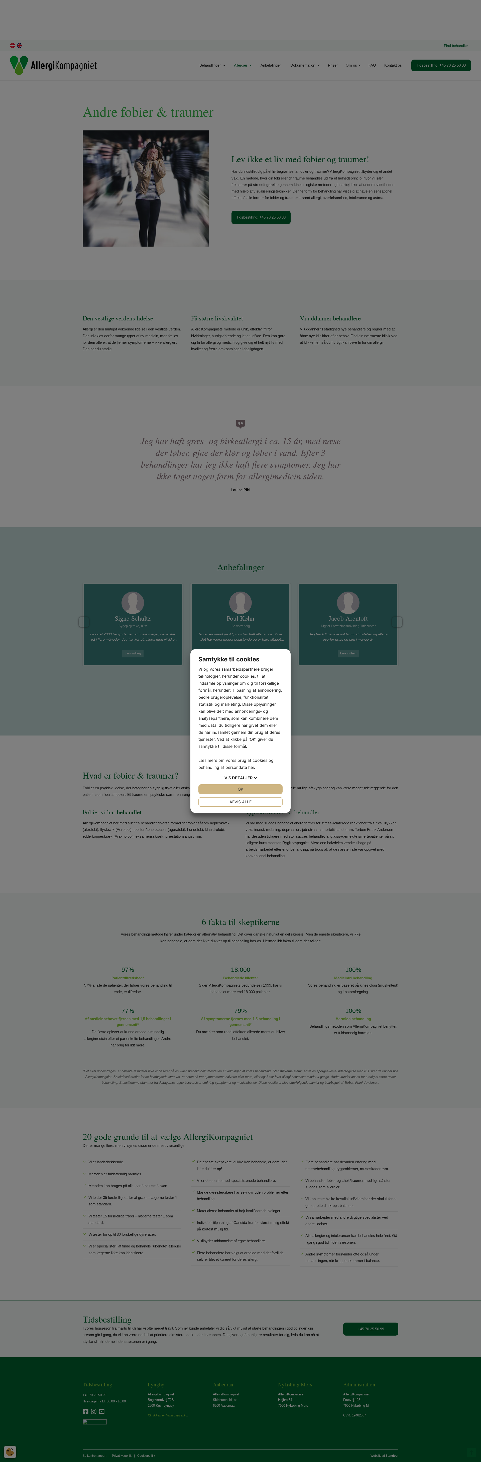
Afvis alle (240, 801)
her (251, 767)
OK (240, 789)
